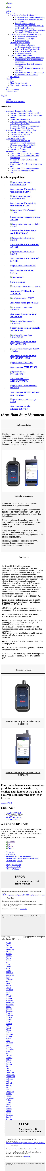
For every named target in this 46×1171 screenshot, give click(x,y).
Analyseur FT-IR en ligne (24, 28)
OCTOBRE (14, 77)
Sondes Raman (17, 282)
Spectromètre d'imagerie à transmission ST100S (23, 190)
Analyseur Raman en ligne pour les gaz (29, 26)
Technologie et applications (20, 85)
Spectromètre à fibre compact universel (29, 58)
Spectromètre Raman (30, 858)
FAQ (7, 87)
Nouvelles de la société (18, 83)
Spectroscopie (11, 861)
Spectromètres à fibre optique (21, 55)
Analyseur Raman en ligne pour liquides (30, 17)
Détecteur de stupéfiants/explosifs (27, 49)
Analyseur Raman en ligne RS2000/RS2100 (23, 342)
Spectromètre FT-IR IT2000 (23, 367)
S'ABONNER (6, 803)
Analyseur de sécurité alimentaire (27, 47)
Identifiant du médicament (24, 45)
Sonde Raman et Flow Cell (25, 24)
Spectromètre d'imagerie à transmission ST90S (23, 204)
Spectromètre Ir (28, 856)
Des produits (10, 13)
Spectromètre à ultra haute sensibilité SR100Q (23, 232)
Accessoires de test (22, 41)
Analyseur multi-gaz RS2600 (24, 302)
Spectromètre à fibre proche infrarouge (29, 72)
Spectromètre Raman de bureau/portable (30, 30)
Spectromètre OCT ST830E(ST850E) (19, 379)
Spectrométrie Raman (14, 856)
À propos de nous (12, 89)
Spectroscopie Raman (14, 858)
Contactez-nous (11, 92)
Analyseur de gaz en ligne (24, 38)
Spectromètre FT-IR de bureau (26, 32)
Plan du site (10, 852)
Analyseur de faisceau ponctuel (26, 75)
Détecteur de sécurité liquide (25, 51)
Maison (8, 11)
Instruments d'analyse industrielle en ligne (25, 34)
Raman (19, 861)
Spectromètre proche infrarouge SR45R (20, 407)
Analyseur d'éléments (23, 53)
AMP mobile (10, 854)
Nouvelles (9, 79)
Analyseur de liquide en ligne (26, 36)
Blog (12, 81)
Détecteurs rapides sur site (20, 43)
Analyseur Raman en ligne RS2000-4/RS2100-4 (23, 356)
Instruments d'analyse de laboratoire (23, 15)
